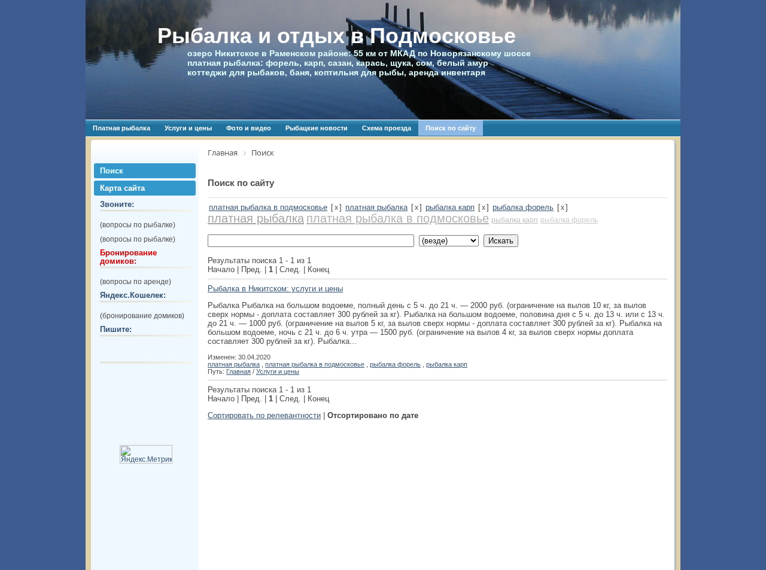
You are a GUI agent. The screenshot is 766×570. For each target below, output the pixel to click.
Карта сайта (122, 188)
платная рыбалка (376, 207)
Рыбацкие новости (316, 128)
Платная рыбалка (121, 128)
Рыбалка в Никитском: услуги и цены (275, 288)
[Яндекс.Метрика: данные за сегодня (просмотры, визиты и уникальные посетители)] (146, 454)
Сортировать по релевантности (264, 415)
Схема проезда (386, 128)
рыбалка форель (523, 207)
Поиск (111, 170)
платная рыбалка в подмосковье (268, 207)
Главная (238, 371)
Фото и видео (248, 128)
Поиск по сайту (450, 128)
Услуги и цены (188, 128)
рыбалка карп (450, 207)
